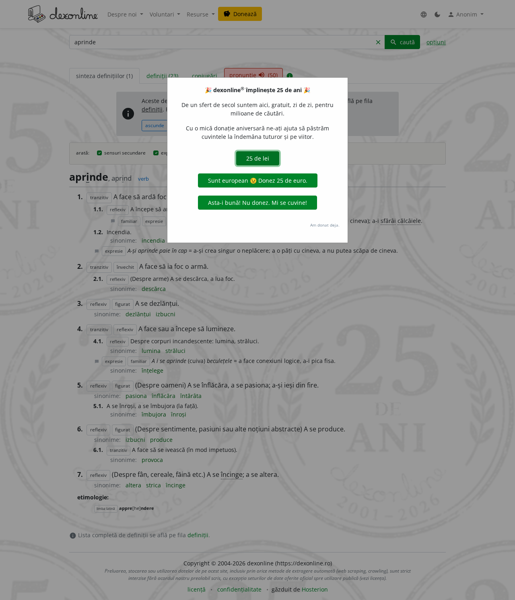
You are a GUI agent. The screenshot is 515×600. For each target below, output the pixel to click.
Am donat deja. (325, 225)
